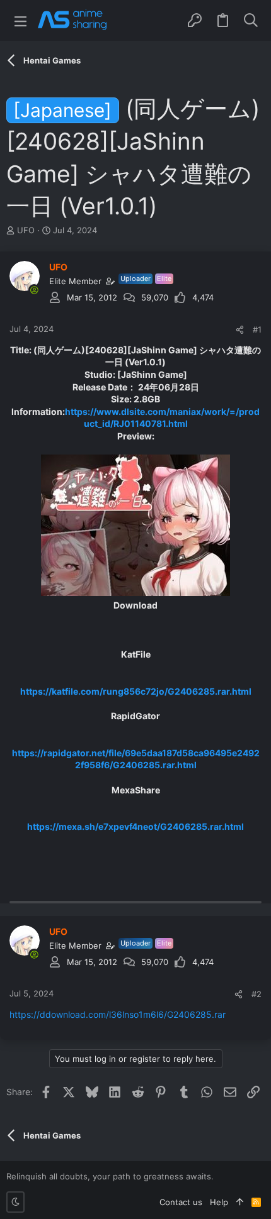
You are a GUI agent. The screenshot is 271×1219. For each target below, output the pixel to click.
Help (219, 1202)
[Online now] (34, 289)
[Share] (239, 330)
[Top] (240, 1202)
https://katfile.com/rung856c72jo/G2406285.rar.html (135, 691)
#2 (256, 994)
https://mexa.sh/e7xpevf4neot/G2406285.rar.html (135, 826)
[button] (20, 20)
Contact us (180, 1202)
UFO (26, 230)
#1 (257, 329)
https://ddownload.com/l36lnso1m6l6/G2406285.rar (117, 1014)
